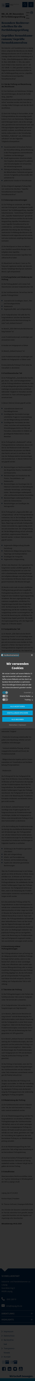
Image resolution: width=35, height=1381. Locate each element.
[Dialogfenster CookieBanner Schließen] (32, 655)
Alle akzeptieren (17, 706)
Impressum (22, 725)
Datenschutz (13, 725)
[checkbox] (5, 692)
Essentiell (27, 692)
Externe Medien (25, 696)
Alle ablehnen (18, 719)
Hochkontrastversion (11, 655)
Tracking (28, 700)
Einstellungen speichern (17, 713)
